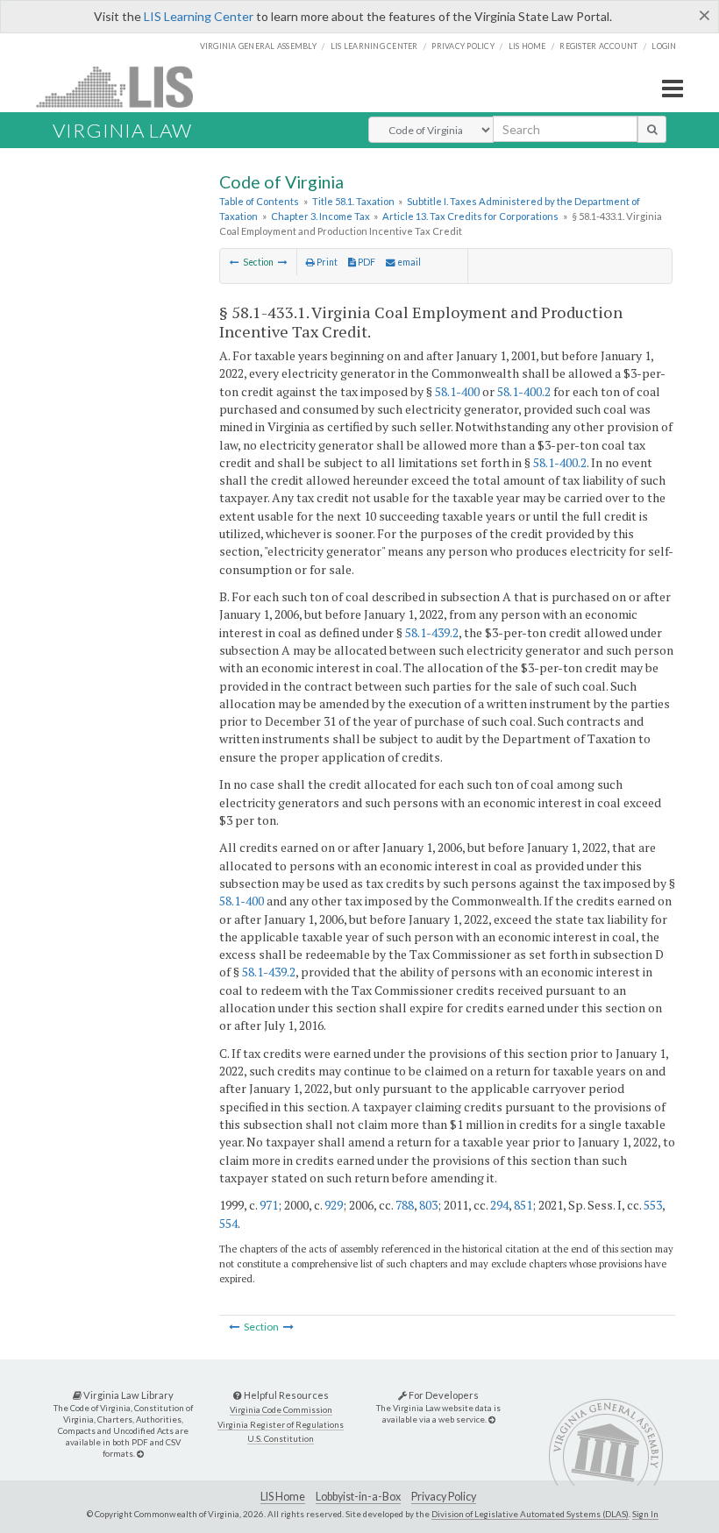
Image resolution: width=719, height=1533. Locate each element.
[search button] (651, 129)
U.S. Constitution (280, 1439)
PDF (365, 262)
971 (269, 1204)
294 (499, 1204)
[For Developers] (491, 1419)
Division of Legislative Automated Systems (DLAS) (530, 1513)
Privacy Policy (463, 46)
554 (228, 1223)
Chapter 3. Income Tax (320, 216)
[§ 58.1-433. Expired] (234, 262)
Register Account (598, 46)
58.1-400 (457, 391)
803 (428, 1204)
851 (523, 1204)
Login (663, 46)
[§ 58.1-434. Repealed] (283, 262)
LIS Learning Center (198, 16)
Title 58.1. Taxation (353, 201)
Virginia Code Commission (281, 1410)
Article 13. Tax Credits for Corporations (470, 216)
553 (653, 1204)
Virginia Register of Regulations (280, 1425)
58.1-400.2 (524, 391)
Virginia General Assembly (258, 46)
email (408, 262)
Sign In (645, 1513)
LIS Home (282, 1496)
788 (404, 1204)
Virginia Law (122, 130)
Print (326, 262)
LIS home (527, 46)
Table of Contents (259, 201)
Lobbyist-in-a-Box (358, 1496)
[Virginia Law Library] (140, 1453)
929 (333, 1204)
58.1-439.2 (432, 632)
